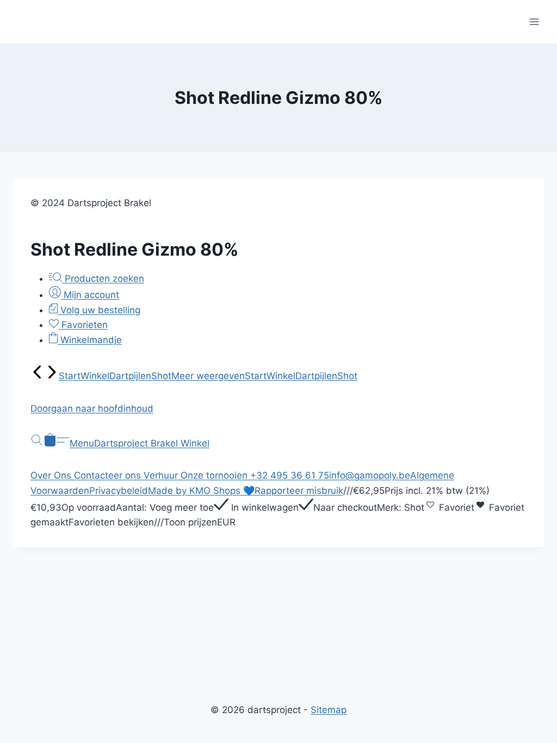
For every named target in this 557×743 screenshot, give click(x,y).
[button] (278, 408)
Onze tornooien (215, 475)
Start (70, 375)
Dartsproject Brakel (137, 443)
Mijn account (90, 294)
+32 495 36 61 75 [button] (289, 475)
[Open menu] (534, 21)
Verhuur (162, 475)
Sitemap (328, 709)
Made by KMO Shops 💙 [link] (201, 490)
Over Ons (52, 475)
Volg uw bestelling (99, 310)
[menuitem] (37, 375)
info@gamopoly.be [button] (369, 475)
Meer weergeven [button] (208, 375)
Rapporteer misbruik (299, 490)
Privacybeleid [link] (118, 490)
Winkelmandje (90, 340)
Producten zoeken (103, 278)
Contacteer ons (109, 475)
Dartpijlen (130, 375)
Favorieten (83, 324)
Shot (161, 375)
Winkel (95, 375)
